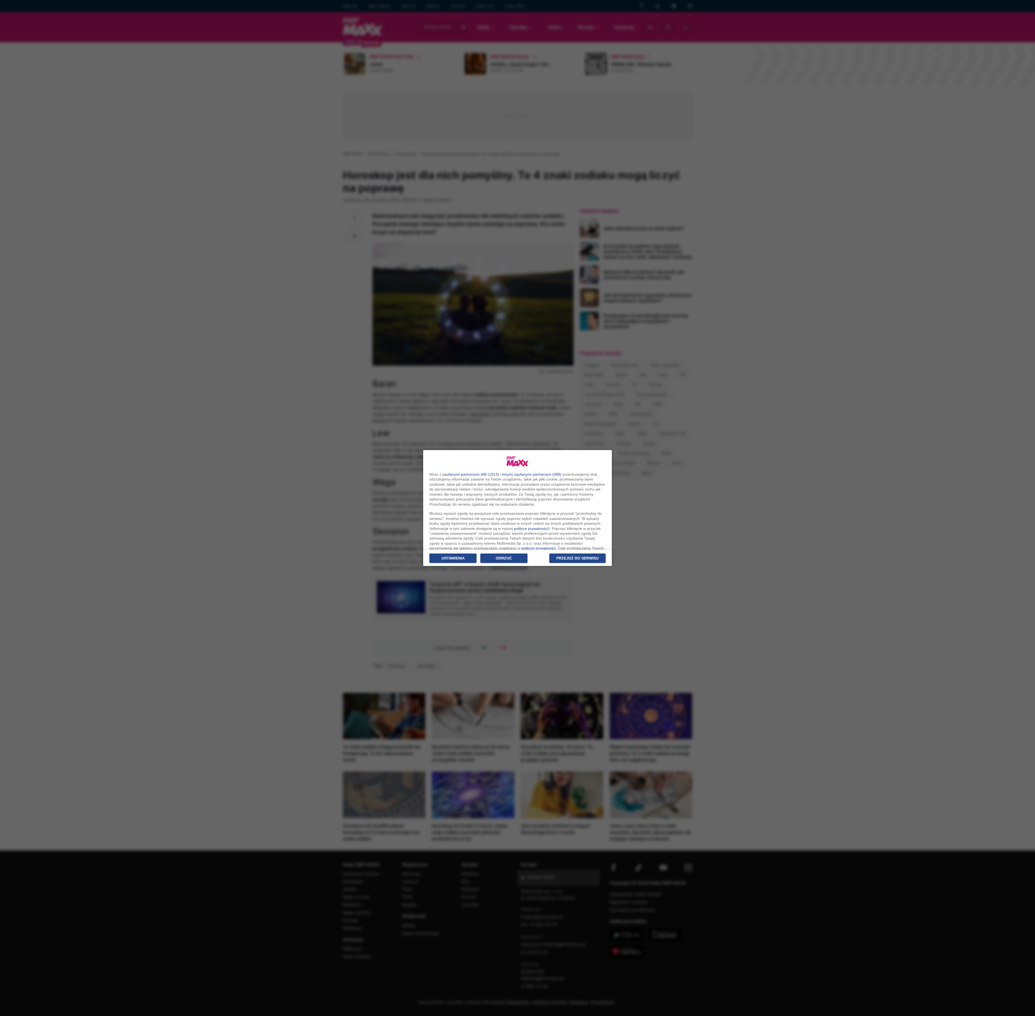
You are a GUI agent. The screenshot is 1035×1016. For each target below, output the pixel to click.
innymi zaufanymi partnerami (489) (531, 474)
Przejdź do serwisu (577, 558)
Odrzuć (504, 558)
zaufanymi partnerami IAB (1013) (470, 474)
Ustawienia (453, 558)
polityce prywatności (531, 528)
